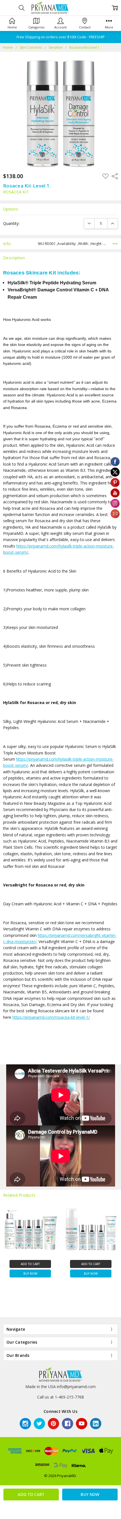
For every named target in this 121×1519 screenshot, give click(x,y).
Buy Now (30, 1273)
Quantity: (11, 223)
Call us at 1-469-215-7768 (60, 1397)
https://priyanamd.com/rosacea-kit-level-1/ (51, 1017)
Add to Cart (30, 1264)
